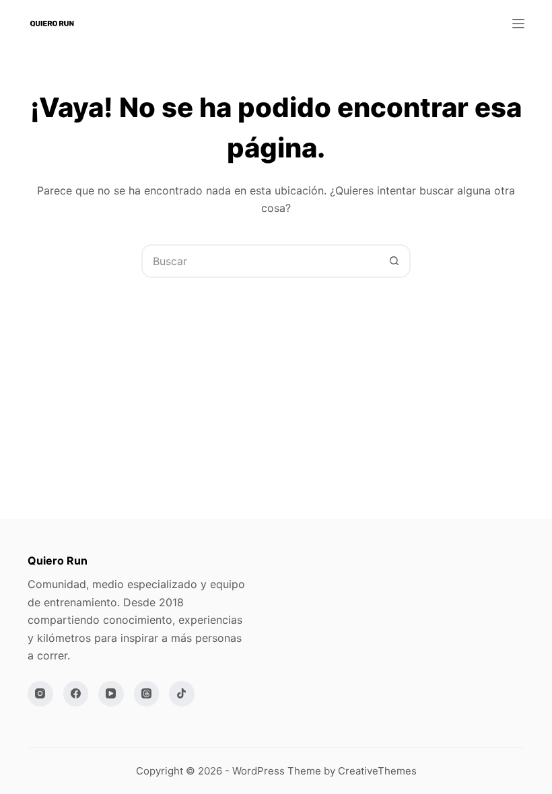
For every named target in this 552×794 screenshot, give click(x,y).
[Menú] (518, 23)
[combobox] (260, 261)
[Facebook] (76, 694)
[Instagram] (40, 694)
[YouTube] (111, 694)
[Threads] (147, 694)
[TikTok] (182, 694)
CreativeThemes (377, 770)
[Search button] (393, 261)
